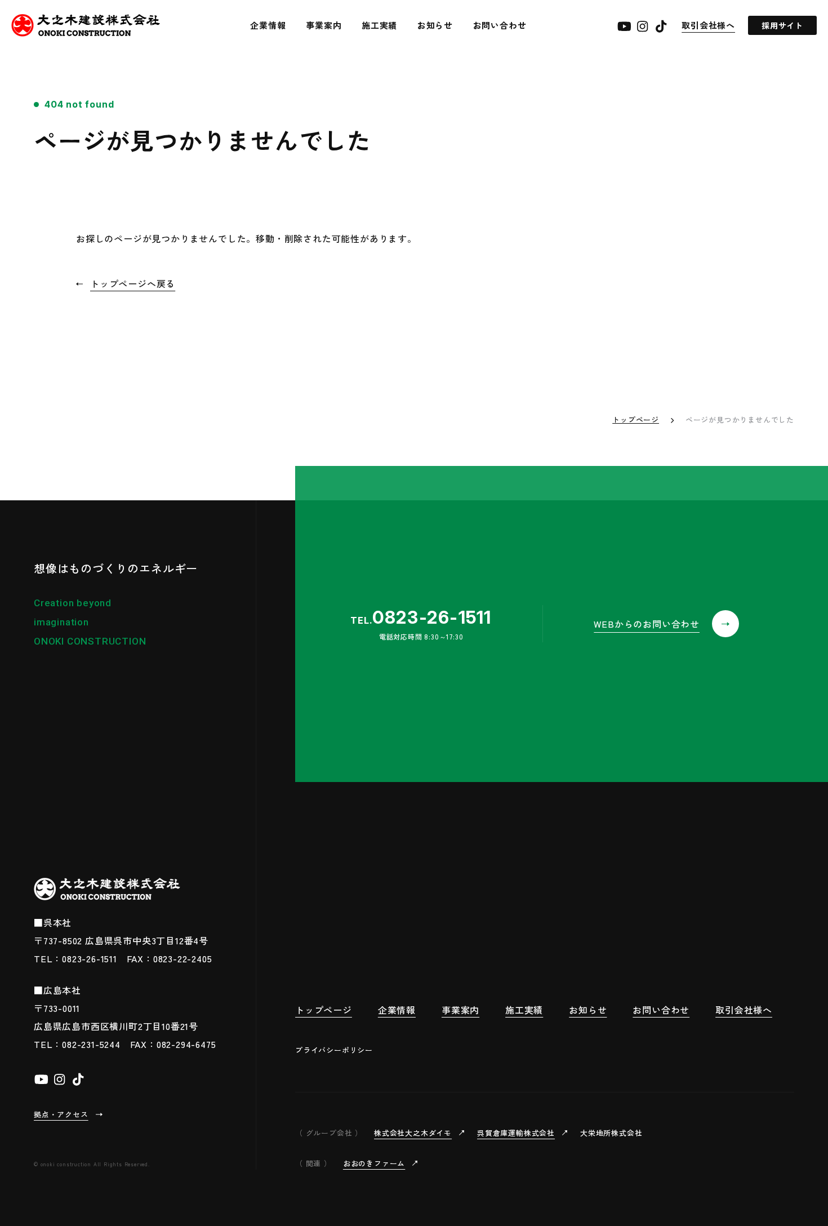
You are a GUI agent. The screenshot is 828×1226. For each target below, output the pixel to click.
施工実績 (379, 25)
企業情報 (268, 25)
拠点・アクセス (61, 1114)
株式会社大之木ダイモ (413, 1132)
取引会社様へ (708, 25)
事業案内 (323, 25)
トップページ (635, 419)
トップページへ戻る (132, 283)
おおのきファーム (374, 1163)
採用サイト (782, 25)
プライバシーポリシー (334, 1050)
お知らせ (435, 25)
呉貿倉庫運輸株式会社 (516, 1132)
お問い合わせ (500, 25)
